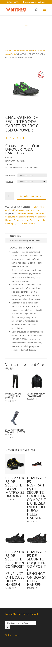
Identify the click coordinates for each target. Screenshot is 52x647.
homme (25, 220)
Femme (17, 220)
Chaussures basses (24, 213)
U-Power (24, 223)
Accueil (8, 50)
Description (15, 236)
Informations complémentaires (25, 240)
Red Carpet (10, 223)
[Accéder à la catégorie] (7, 627)
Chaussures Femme (25, 216)
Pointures (10, 175)
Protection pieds (37, 220)
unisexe (32, 223)
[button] (42, 73)
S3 (15, 54)
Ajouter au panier (31, 196)
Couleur (9, 181)
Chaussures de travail (22, 50)
